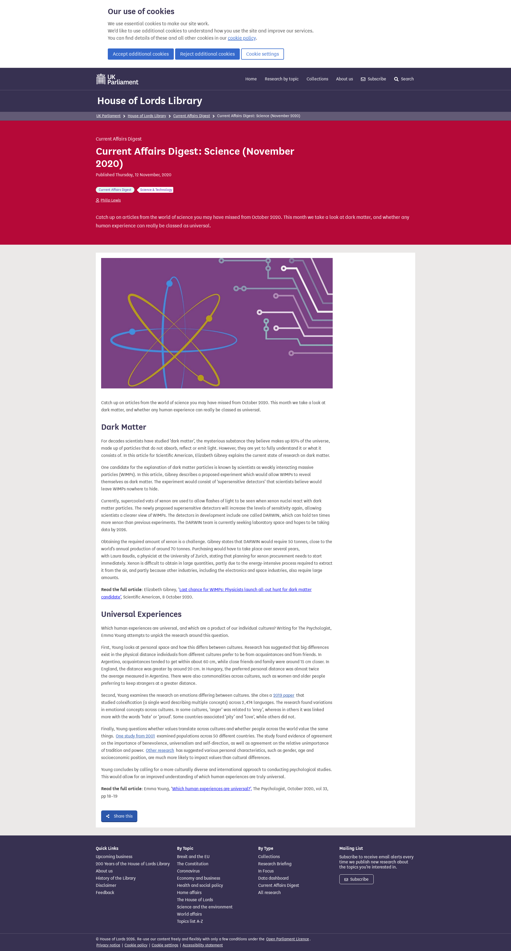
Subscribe (376, 78)
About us (344, 78)
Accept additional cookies (141, 54)
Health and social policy (200, 885)
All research (269, 892)
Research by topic (282, 78)
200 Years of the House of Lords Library (133, 864)
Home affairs (189, 892)
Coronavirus (188, 871)
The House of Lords (195, 899)
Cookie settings (262, 54)
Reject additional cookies (207, 54)
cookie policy (242, 38)
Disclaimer (106, 885)
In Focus (266, 871)
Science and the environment (205, 907)
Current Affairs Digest (191, 116)
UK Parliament (108, 116)
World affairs (189, 914)
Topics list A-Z (190, 921)
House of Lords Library (149, 101)
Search (407, 78)
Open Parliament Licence (287, 939)
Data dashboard (273, 878)
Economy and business (198, 878)
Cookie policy (136, 945)
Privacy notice (108, 945)
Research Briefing (274, 864)
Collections (317, 78)
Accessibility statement (203, 945)
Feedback (105, 892)
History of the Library (116, 878)
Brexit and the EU (193, 856)
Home (251, 78)
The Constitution (192, 864)
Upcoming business (114, 856)
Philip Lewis (111, 200)
